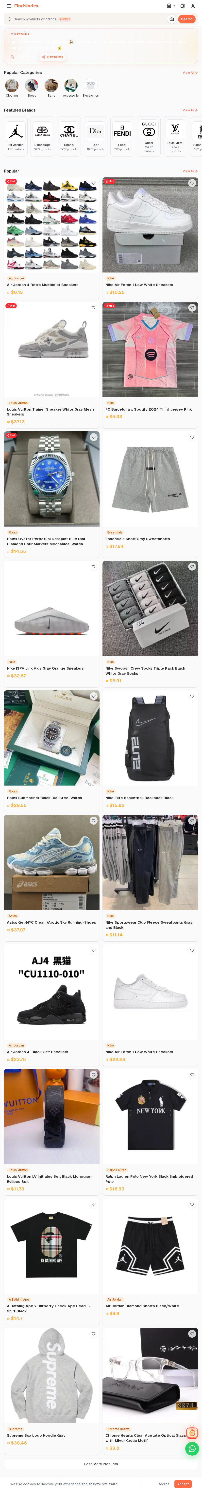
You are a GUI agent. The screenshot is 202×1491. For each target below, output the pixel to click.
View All (188, 73)
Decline (163, 1484)
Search (187, 19)
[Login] (193, 6)
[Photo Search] (171, 19)
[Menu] (9, 6)
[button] (101, 19)
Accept (183, 1484)
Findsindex (26, 6)
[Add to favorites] (94, 183)
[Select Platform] (171, 6)
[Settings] (183, 6)
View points (55, 56)
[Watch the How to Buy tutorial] (192, 1391)
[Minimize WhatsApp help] (192, 1407)
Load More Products (101, 1464)
